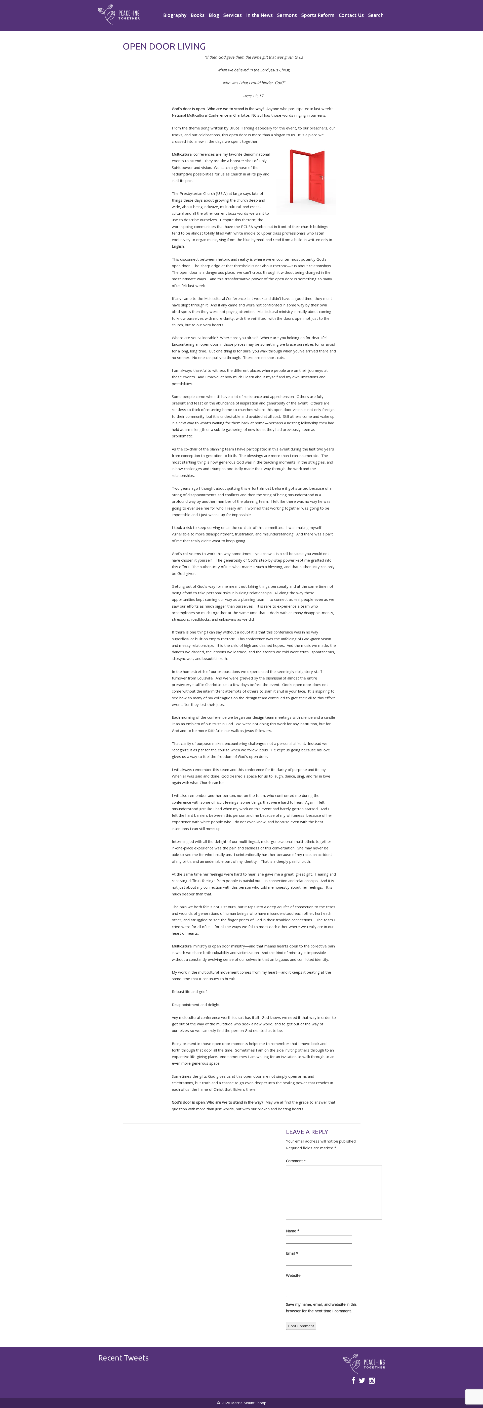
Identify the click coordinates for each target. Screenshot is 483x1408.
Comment (296, 1160)
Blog (214, 15)
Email (292, 1253)
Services (232, 15)
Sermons (287, 15)
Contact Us (351, 15)
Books (198, 15)
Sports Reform (318, 15)
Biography (174, 15)
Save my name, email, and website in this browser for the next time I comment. (321, 1307)
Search (375, 15)
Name (292, 1230)
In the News (259, 15)
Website (293, 1275)
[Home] (119, 15)
